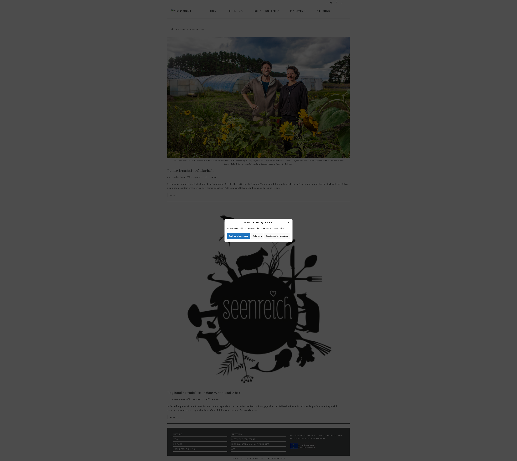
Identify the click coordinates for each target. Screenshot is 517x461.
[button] (288, 222)
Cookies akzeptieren (238, 236)
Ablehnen (257, 236)
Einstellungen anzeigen (277, 236)
